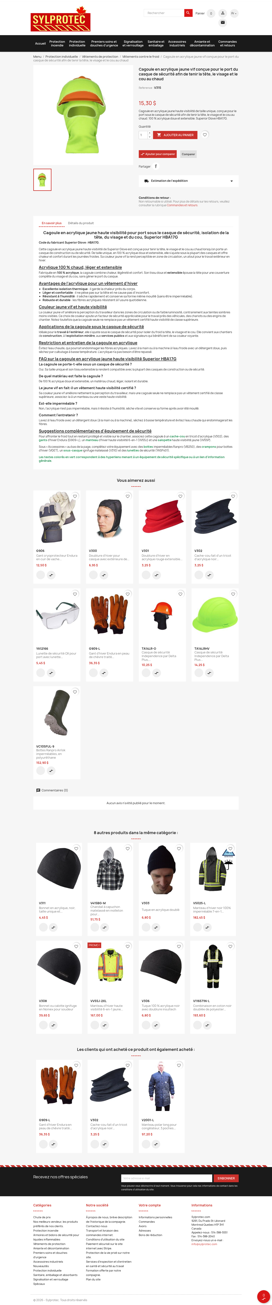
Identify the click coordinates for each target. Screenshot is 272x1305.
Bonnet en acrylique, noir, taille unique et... (57, 910)
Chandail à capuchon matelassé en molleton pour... (106, 910)
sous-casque (72, 450)
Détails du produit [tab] (81, 223)
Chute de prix (42, 1217)
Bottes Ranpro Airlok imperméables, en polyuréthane (50, 754)
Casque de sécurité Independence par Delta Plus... (211, 656)
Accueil (40, 43)
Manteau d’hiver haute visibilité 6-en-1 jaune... (106, 1007)
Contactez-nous (96, 1226)
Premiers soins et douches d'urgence (104, 43)
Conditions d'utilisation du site (105, 1239)
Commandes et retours (227, 43)
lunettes (133, 450)
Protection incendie (57, 43)
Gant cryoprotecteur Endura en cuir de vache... (56, 557)
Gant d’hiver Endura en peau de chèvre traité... (109, 655)
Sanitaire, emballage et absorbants (55, 1275)
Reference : (146, 88)
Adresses (145, 1230)
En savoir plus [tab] (52, 223)
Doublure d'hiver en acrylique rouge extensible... (162, 557)
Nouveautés (41, 1266)
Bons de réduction (150, 1235)
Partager (155, 166)
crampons (209, 447)
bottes (148, 447)
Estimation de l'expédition (188, 181)
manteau (92, 440)
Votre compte (150, 1205)
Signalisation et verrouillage (133, 43)
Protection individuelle (77, 43)
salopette (164, 440)
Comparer (188, 154)
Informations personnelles (155, 1217)
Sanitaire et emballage (156, 43)
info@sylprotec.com (204, 1244)
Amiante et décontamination (202, 43)
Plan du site (93, 1279)
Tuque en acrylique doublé (160, 910)
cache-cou (177, 436)
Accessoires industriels (177, 43)
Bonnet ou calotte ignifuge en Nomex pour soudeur (58, 1007)
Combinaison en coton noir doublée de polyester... (212, 1007)
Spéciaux (39, 1284)
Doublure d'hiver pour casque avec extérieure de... (109, 557)
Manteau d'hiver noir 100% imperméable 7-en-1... (212, 910)
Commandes (147, 1221)
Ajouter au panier (175, 135)
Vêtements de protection (49, 1244)
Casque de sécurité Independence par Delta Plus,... (159, 656)
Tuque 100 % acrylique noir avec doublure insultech (161, 1007)
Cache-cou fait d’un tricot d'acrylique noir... (212, 557)
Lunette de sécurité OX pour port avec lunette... (56, 655)
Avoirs (143, 1226)
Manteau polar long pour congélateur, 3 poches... (159, 1126)
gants (43, 440)
